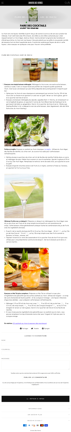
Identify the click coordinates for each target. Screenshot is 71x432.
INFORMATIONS (35, 408)
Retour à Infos (36, 398)
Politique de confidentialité (35, 382)
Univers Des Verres (35, 430)
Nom (4, 340)
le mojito (48, 149)
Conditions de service (53, 382)
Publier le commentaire (35, 377)
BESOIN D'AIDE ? (35, 420)
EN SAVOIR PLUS (35, 414)
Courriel (6, 349)
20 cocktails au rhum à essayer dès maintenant (30, 323)
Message (6, 358)
